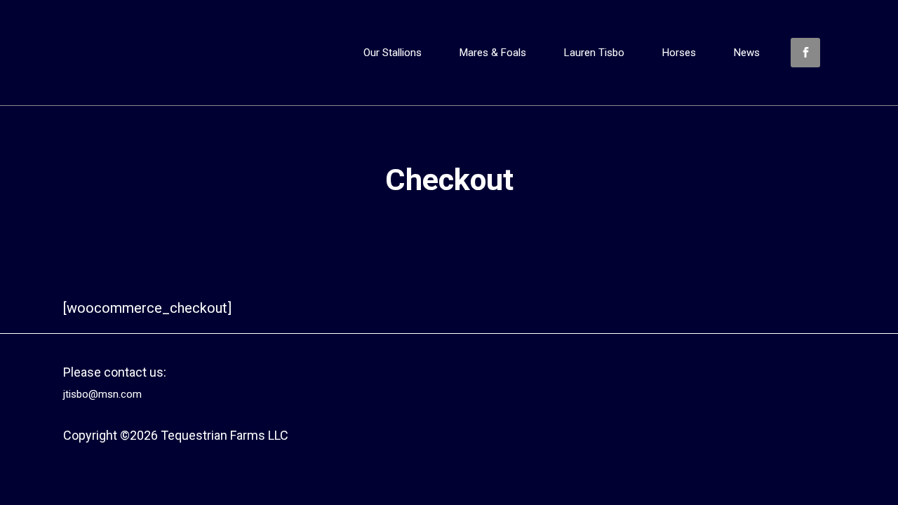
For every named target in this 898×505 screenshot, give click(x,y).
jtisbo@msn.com (102, 394)
